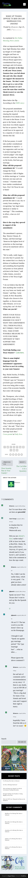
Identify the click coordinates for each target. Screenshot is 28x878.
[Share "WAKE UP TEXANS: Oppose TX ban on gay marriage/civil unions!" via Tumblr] (14, 447)
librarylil (7, 822)
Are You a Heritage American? (10, 784)
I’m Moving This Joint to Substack (11, 781)
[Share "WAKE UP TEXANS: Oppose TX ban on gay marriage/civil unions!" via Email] (14, 450)
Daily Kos (18, 434)
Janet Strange (12, 518)
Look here (20, 353)
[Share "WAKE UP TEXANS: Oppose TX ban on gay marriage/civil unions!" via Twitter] (7, 447)
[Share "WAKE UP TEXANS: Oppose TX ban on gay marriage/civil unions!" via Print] (17, 450)
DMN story (20, 103)
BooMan (7, 813)
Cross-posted (7, 434)
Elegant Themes (11, 876)
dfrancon (14, 27)
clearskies (7, 830)
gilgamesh (11, 591)
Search (3, 739)
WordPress (23, 876)
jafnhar (7, 838)
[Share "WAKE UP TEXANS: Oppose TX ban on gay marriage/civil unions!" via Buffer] (23, 447)
